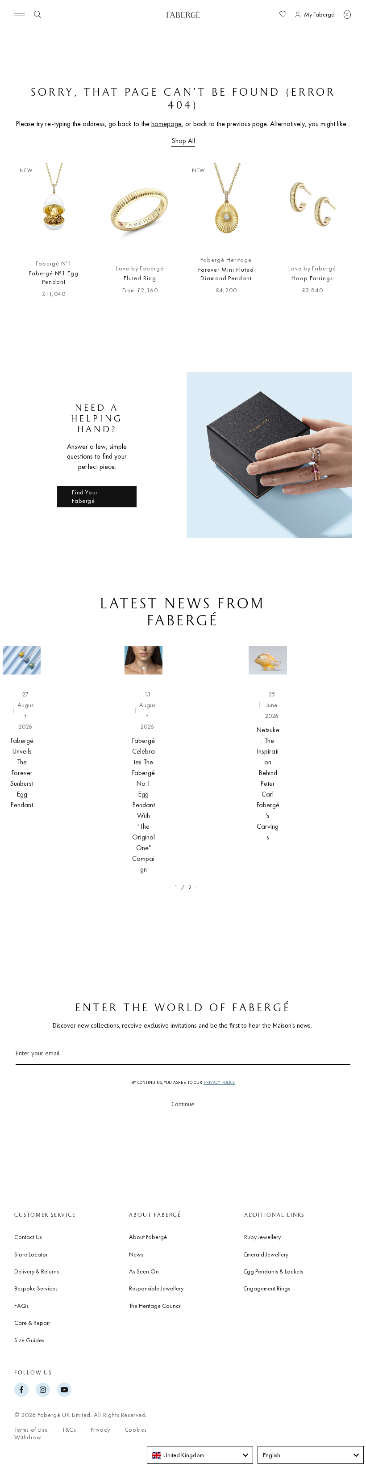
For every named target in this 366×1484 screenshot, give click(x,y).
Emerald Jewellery (266, 1254)
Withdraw (28, 1437)
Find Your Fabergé (84, 496)
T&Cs (69, 1429)
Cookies (136, 1429)
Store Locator (31, 1254)
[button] (347, 14)
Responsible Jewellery (156, 1288)
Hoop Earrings (312, 278)
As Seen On (144, 1271)
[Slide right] (344, 234)
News (136, 1254)
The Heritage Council (155, 1306)
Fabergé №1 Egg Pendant (53, 277)
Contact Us (28, 1237)
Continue (183, 1104)
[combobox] (200, 1455)
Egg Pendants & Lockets (273, 1271)
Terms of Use (31, 1429)
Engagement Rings (267, 1288)
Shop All (183, 140)
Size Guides (29, 1340)
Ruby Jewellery (262, 1237)
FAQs (21, 1306)
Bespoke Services (36, 1288)
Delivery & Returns (36, 1271)
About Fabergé (148, 1237)
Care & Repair (32, 1323)
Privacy (100, 1429)
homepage (166, 123)
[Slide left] (21, 234)
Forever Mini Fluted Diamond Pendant (226, 274)
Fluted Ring (140, 278)
